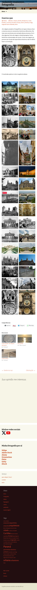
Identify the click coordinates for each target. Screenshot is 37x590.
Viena (16, 24)
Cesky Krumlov (13, 528)
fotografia (6, 496)
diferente (12, 533)
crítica (5, 504)
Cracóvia (9, 22)
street (14, 557)
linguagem (6, 502)
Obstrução (30, 370)
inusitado (5, 542)
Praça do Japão (6, 554)
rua (10, 554)
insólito (18, 540)
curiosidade (14, 530)
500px (4, 450)
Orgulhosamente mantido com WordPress (12, 586)
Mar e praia (6, 570)
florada (4, 538)
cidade (6, 530)
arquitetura (14, 525)
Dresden (14, 22)
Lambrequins (5, 358)
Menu (3, 11)
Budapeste (25, 20)
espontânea (5, 536)
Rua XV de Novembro (7, 555)
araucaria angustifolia (10, 523)
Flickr (4, 459)
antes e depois (14, 20)
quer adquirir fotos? (7, 477)
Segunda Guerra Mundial (8, 24)
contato (4, 480)
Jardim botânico (14, 542)
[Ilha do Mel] (25, 338)
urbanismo (14, 560)
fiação (14, 536)
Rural (4, 573)
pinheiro (6, 552)
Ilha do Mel (20, 343)
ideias (5, 499)
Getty (4, 462)
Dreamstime (7, 457)
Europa (18, 22)
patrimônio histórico (9, 550)
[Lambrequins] (9, 353)
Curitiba (6, 533)
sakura (12, 555)
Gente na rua (7, 370)
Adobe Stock (7, 453)
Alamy (4, 455)
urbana (6, 560)
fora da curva (11, 538)
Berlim (19, 20)
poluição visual (12, 552)
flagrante (17, 536)
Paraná (7, 546)
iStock (4, 464)
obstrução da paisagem (7, 543)
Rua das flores (13, 554)
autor (3, 482)
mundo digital (6, 510)
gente (15, 538)
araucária (6, 526)
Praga (31, 22)
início (4, 494)
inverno (8, 542)
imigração (13, 540)
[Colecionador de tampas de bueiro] (9, 338)
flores (7, 538)
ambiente (5, 507)
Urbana (5, 20)
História (27, 22)
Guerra (22, 22)
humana (8, 540)
